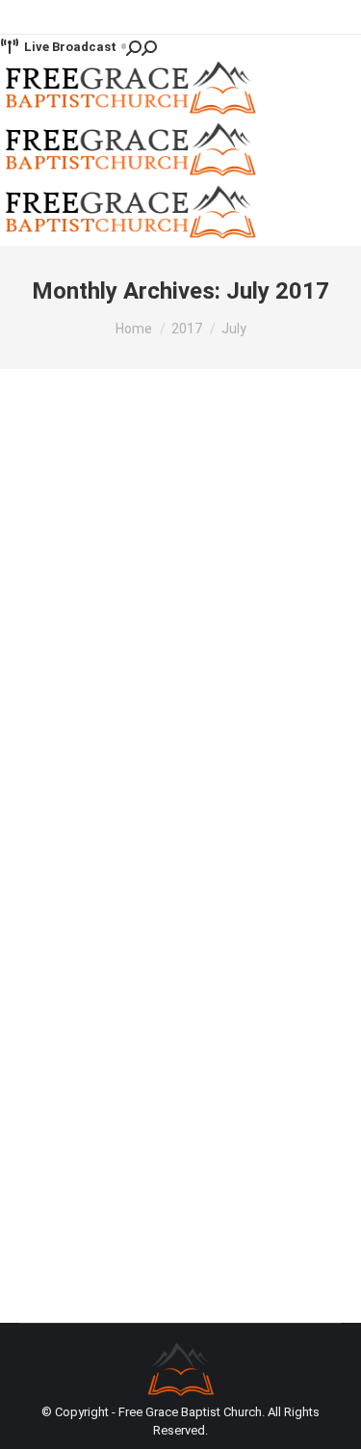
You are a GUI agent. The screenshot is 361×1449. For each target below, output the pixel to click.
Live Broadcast (70, 47)
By (188, 634)
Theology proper (90, 634)
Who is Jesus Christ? (137, 602)
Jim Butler (70, 968)
